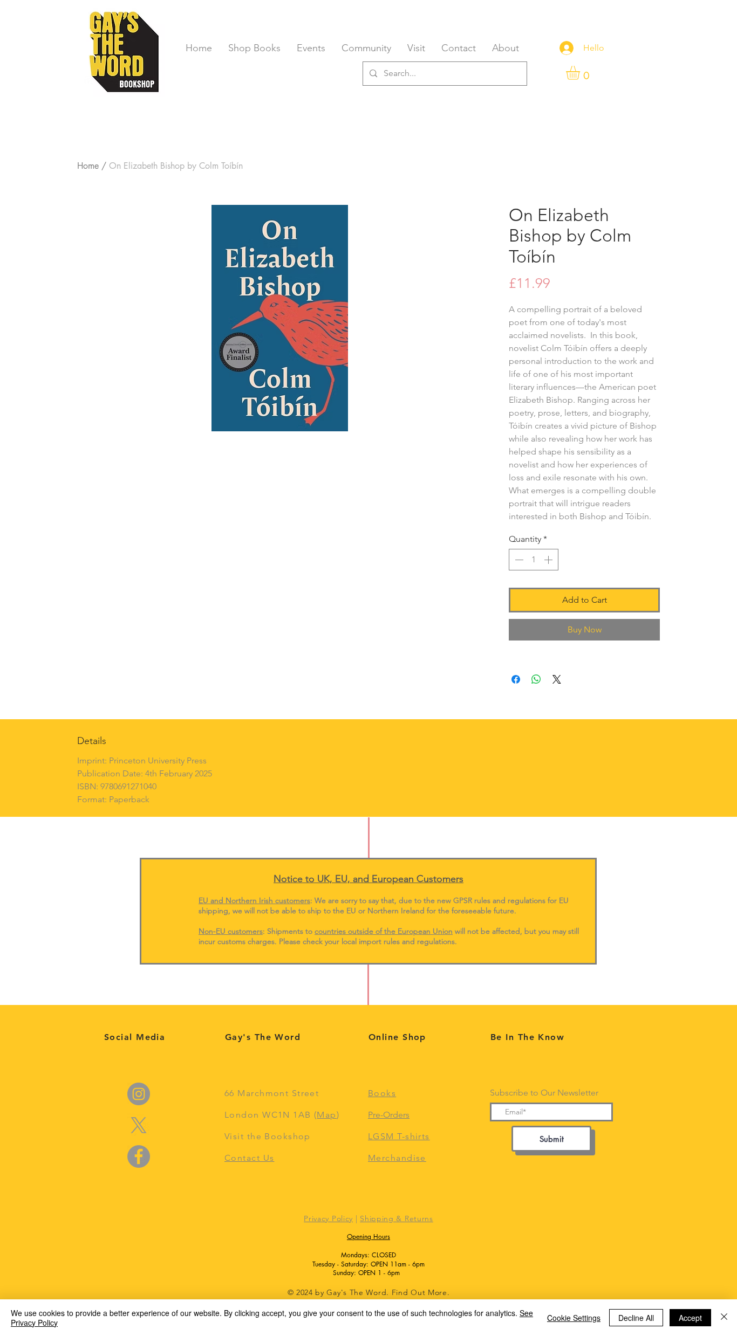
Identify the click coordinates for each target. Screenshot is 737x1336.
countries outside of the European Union (384, 931)
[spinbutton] (534, 559)
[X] (138, 1125)
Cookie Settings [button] (573, 1317)
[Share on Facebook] (515, 679)
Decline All (636, 1317)
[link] (581, 73)
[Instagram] (138, 1094)
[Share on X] (556, 679)
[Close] (724, 1317)
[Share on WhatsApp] (536, 679)
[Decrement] (518, 559)
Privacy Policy (328, 1218)
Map (326, 1115)
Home (88, 165)
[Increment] (549, 559)
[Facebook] (138, 1156)
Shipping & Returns (396, 1218)
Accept (690, 1317)
